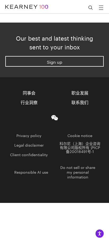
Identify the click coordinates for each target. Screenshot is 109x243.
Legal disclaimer (29, 145)
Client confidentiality (29, 154)
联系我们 (79, 102)
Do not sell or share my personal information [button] (77, 172)
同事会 (29, 92)
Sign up (54, 61)
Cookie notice (79, 135)
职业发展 (79, 92)
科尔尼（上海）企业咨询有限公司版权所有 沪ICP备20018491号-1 (80, 147)
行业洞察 (29, 102)
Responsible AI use (31, 172)
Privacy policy (29, 135)
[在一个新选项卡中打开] (54, 116)
